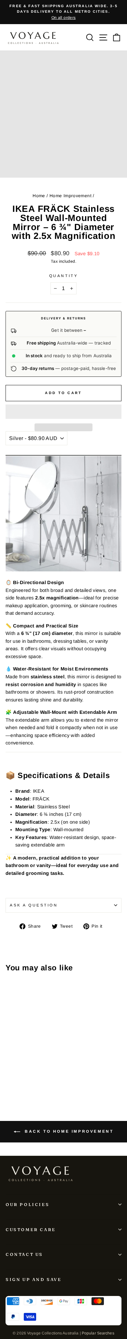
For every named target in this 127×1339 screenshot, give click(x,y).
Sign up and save (34, 1279)
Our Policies (27, 1204)
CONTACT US (24, 1254)
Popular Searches (98, 1333)
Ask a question (34, 905)
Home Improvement (70, 195)
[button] (63, 412)
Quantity (63, 275)
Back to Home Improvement (68, 1131)
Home (39, 195)
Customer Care (31, 1229)
